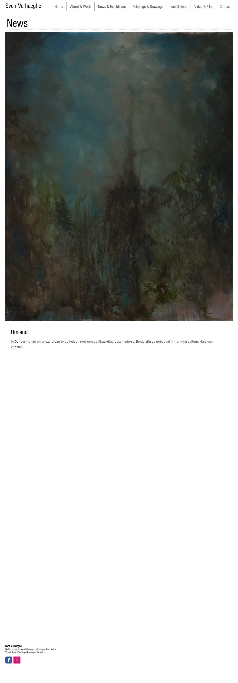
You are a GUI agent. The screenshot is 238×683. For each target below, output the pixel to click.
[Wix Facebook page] (8, 660)
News (17, 23)
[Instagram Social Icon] (16, 660)
